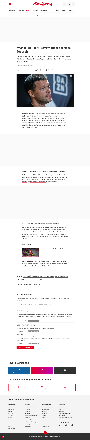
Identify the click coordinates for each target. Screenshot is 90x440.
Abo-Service (44, 413)
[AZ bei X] (72, 425)
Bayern (21, 10)
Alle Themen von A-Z (30, 407)
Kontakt (43, 417)
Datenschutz (61, 411)
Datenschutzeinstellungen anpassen (67, 417)
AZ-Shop (44, 421)
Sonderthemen (45, 426)
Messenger (27, 411)
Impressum (61, 407)
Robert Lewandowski (47, 227)
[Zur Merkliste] (69, 4)
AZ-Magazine (45, 424)
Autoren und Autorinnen (47, 407)
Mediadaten (44, 419)
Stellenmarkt (28, 426)
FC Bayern (10, 413)
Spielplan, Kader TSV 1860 (31, 424)
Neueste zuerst (22, 304)
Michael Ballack (22, 280)
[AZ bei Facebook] (60, 425)
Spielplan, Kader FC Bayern (31, 421)
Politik (57, 10)
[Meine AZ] (73, 4)
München (12, 10)
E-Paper (44, 415)
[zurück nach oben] (45, 433)
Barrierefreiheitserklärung (65, 413)
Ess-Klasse (27, 417)
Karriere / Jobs (45, 409)
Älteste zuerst (32, 304)
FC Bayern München (22, 15)
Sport (27, 10)
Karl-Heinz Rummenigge (38, 181)
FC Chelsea (29, 264)
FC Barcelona (61, 227)
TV (51, 10)
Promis (35, 10)
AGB (60, 409)
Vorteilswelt (28, 419)
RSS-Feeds (27, 413)
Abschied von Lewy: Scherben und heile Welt (53, 249)
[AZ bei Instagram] (66, 425)
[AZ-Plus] (10, 4)
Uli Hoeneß (42, 280)
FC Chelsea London (49, 276)
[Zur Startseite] (42, 5)
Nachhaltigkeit (11, 428)
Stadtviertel (11, 409)
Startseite (11, 15)
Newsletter (27, 409)
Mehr (71, 10)
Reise (9, 426)
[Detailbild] (71, 76)
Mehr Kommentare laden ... (25, 347)
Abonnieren (44, 411)
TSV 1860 (10, 415)
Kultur (63, 10)
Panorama (43, 10)
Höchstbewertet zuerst (44, 304)
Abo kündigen (62, 415)
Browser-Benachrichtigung (31, 415)
